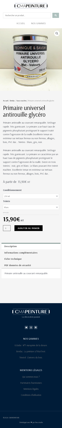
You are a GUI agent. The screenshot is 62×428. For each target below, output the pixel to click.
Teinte (6, 201)
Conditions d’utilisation (31, 395)
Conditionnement (12, 190)
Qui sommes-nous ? (31, 376)
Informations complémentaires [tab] (20, 252)
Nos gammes (38, 23)
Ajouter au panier (28, 228)
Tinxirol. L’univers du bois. (31, 357)
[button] (57, 33)
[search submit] (55, 15)
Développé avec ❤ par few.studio (31, 422)
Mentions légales (31, 388)
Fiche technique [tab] (13, 258)
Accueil (20, 23)
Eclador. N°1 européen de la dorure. (31, 345)
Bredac (12, 100)
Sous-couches (21, 100)
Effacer (6, 213)
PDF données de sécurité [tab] (17, 265)
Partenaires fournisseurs (31, 382)
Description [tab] (10, 246)
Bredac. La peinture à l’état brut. (31, 351)
